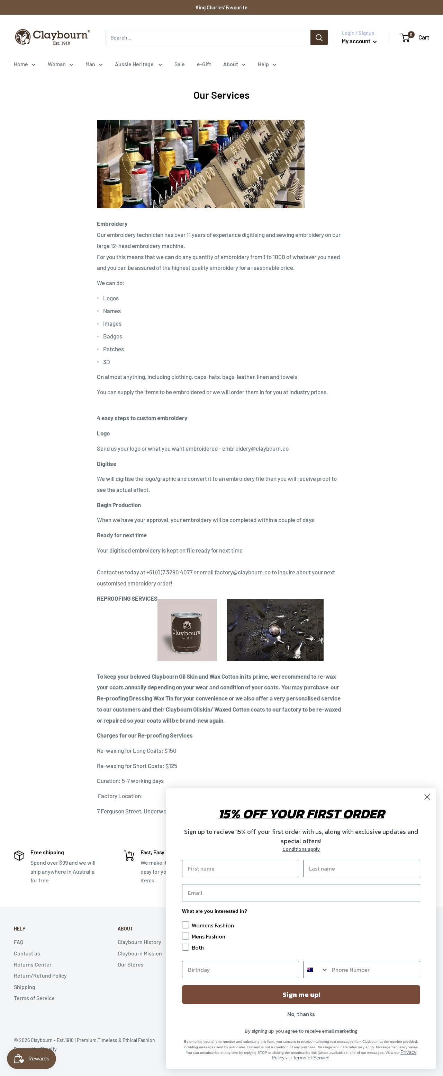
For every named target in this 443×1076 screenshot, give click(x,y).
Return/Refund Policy (40, 975)
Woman (57, 64)
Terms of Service (34, 998)
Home (21, 64)
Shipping (24, 987)
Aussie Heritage (135, 64)
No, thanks (301, 1014)
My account (356, 40)
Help (263, 64)
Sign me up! (301, 994)
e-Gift (204, 64)
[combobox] (316, 969)
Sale (179, 64)
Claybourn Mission (140, 953)
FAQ (18, 941)
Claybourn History (139, 941)
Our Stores (131, 964)
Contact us (27, 953)
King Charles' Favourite (221, 7)
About (230, 64)
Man (90, 64)
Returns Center (33, 964)
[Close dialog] (427, 797)
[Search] (319, 37)
